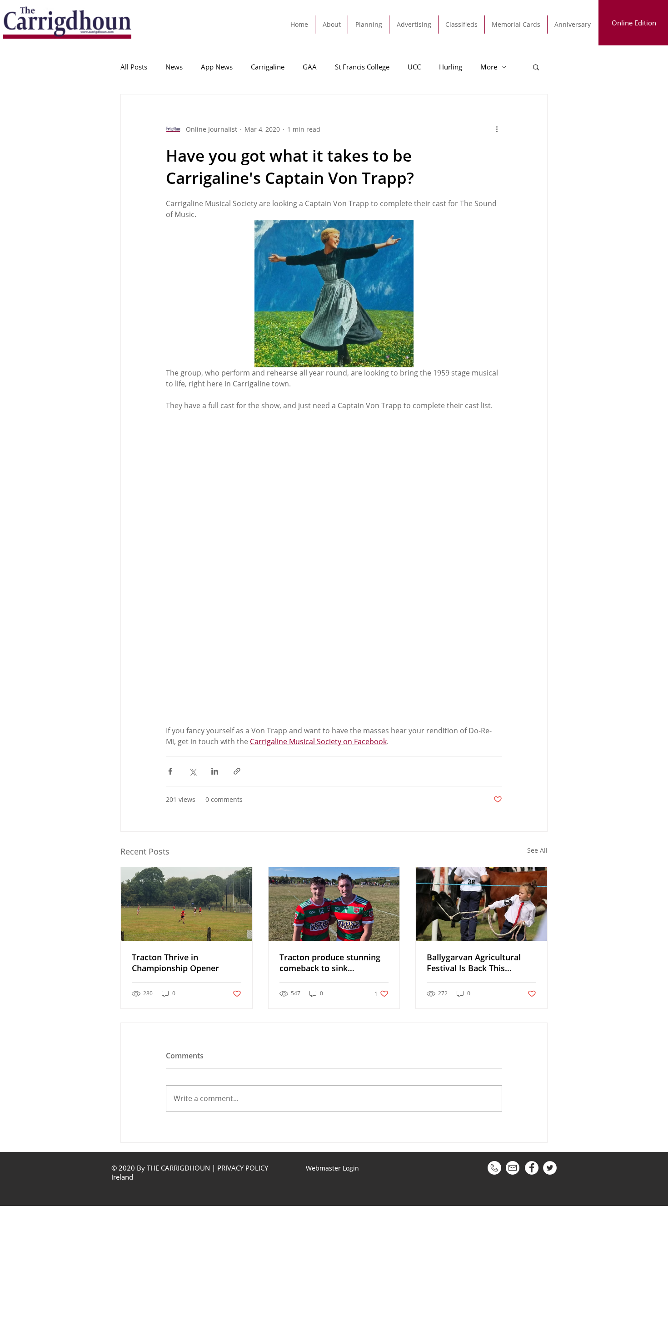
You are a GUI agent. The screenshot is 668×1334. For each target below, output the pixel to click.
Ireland (123, 1176)
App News (217, 66)
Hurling (450, 66)
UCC (414, 66)
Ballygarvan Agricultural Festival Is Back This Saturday (474, 962)
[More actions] (496, 129)
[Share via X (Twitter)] (192, 771)
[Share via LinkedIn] (214, 771)
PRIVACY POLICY (242, 1167)
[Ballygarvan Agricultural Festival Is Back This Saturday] (481, 904)
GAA (310, 66)
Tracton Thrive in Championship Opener (175, 962)
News (174, 66)
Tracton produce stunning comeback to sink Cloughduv (329, 962)
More (488, 66)
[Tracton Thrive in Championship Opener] (186, 904)
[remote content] (334, 568)
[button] (536, 66)
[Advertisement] (272, 1269)
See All (537, 850)
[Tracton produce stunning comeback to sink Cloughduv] (334, 904)
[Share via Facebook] (170, 771)
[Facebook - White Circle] (531, 1168)
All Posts (133, 66)
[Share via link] (237, 771)
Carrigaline (267, 66)
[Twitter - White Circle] (550, 1168)
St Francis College (362, 66)
